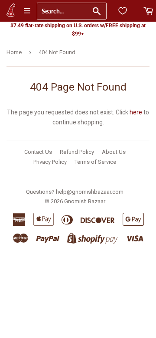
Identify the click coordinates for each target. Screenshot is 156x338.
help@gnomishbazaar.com (90, 191)
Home (14, 52)
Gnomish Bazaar (84, 201)
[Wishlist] (122, 10)
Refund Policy (77, 152)
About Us (114, 152)
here (136, 112)
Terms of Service (95, 162)
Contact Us (38, 152)
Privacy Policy (50, 162)
